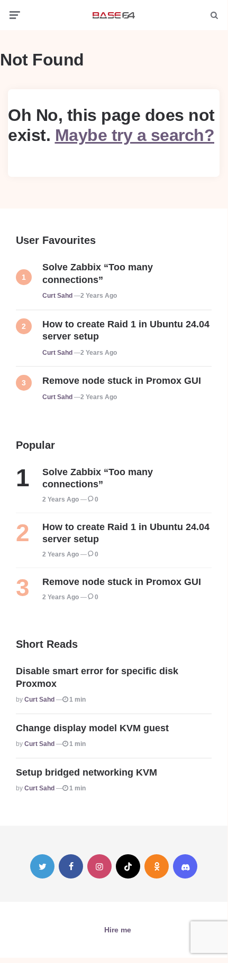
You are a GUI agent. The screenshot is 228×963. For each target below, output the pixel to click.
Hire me (117, 930)
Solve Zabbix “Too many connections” (97, 273)
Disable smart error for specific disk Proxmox (97, 677)
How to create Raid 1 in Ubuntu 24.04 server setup (125, 330)
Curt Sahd (57, 295)
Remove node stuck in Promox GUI (121, 380)
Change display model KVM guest (92, 728)
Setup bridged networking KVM (86, 772)
